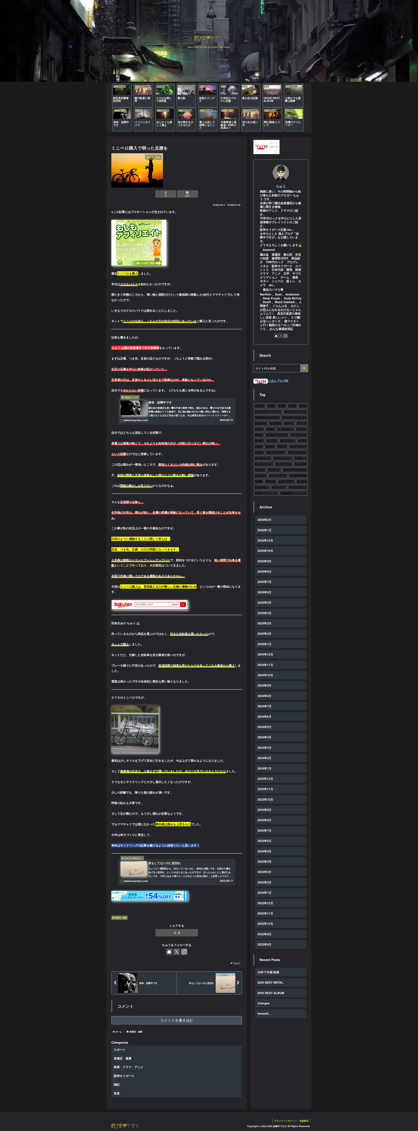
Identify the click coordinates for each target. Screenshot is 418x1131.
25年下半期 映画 (268, 972)
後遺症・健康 (121, 917)
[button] (187, 194)
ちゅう (281, 186)
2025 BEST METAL (270, 982)
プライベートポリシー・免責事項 (291, 1120)
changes (263, 1003)
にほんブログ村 (278, 381)
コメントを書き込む (176, 1020)
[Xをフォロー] (176, 951)
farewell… (264, 1013)
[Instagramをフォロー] (184, 951)
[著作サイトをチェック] (169, 951)
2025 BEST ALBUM (270, 993)
